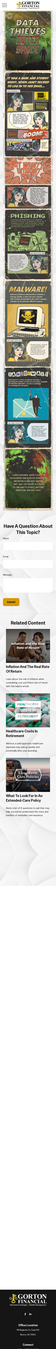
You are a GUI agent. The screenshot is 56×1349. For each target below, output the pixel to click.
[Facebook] (25, 1314)
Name (6, 538)
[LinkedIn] (30, 1314)
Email (5, 556)
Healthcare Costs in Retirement (22, 733)
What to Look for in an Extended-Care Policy (24, 798)
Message (7, 574)
